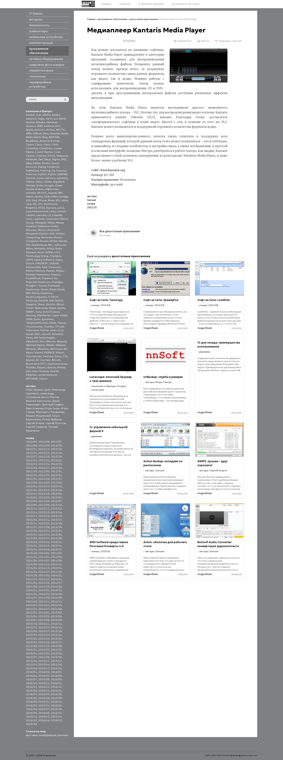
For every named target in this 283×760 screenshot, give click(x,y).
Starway (31, 315)
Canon (30, 144)
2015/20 (43, 634)
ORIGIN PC (41, 263)
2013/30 (31, 530)
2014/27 (56, 582)
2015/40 (31, 660)
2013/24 (31, 523)
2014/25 (31, 582)
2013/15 (43, 512)
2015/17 (43, 631)
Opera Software (44, 259)
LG (49, 215)
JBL (35, 204)
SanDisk (43, 300)
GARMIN (62, 174)
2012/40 (56, 482)
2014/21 (56, 575)
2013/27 (31, 527)
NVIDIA (49, 252)
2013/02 (31, 497)
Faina (29, 389)
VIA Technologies (44, 337)
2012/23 (31, 464)
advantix (31, 118)
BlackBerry (32, 140)
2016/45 (31, 720)
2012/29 (31, 471)
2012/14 (31, 452)
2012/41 (31, 486)
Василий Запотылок (38, 400)
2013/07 (56, 501)
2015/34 (31, 653)
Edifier (37, 163)
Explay (42, 166)
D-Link (51, 155)
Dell (40, 159)
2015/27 (56, 642)
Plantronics (43, 274)
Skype (52, 308)
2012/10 (56, 445)
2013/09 (43, 504)
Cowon (30, 155)
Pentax (50, 270)
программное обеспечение (112, 19)
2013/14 (31, 512)
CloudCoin (45, 148)
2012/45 (43, 490)
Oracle (30, 263)
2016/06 (56, 675)
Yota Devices (33, 356)
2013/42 (31, 545)
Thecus (61, 322)
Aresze (61, 367)
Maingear (40, 222)
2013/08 (31, 504)
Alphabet (51, 122)
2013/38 (56, 538)
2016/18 (31, 690)
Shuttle (50, 304)
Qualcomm (32, 289)
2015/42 (56, 660)
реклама (62, 735)
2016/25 (56, 694)
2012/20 (31, 460)
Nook (41, 252)
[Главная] (88, 4)
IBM (60, 192)
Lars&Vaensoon (47, 374)
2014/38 (43, 597)
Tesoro (43, 378)
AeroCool (51, 118)
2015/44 (43, 664)
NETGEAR (32, 378)
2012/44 (31, 490)
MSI (28, 244)
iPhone (42, 200)
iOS (28, 200)
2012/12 (43, 449)
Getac (39, 181)
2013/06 (43, 501)
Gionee (30, 185)
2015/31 (31, 649)
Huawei (52, 192)
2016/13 (31, 686)
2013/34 (43, 534)
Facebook (53, 166)
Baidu (64, 133)
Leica (52, 211)
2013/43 (43, 545)
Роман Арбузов (51, 419)
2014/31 (31, 590)
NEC (50, 244)
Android (49, 126)
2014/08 (56, 560)
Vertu (29, 337)
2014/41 (43, 601)
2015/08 (43, 620)
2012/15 (43, 452)
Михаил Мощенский (38, 415)
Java (28, 204)
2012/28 (56, 467)
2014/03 (31, 556)
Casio (38, 144)
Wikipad (60, 345)
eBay (29, 163)
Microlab (31, 230)
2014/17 (43, 571)
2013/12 (43, 508)
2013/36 (31, 538)
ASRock (37, 133)
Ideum (30, 196)
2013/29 (56, 527)
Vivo (42, 341)
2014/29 (43, 586)
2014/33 (56, 590)
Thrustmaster (34, 326)
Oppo (58, 259)
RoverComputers (36, 296)
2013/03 (43, 497)
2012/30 (43, 471)
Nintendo (40, 248)
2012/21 (43, 460)
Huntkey (44, 371)
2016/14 (43, 686)
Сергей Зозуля (35, 423)
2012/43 (56, 486)
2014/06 (31, 560)
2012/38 (31, 482)
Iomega (63, 196)
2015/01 (31, 612)
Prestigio (57, 282)
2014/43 (31, 605)
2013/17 (31, 516)
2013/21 (43, 519)
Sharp (41, 304)
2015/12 (56, 623)
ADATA (47, 114)
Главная (106, 3)
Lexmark (41, 215)
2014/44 (43, 605)
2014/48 (56, 608)
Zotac (58, 356)
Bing (45, 137)
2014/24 (56, 579)
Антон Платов (50, 397)
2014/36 (56, 594)
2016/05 (43, 675)
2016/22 (56, 690)
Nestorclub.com (249, 755)
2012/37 (56, 478)
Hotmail (31, 192)
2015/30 (56, 646)
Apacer (51, 367)
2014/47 (43, 608)
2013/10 (56, 504)
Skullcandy (41, 308)
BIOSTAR (54, 137)
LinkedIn (57, 215)
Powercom (44, 282)
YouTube (48, 356)
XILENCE (49, 352)
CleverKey (32, 148)
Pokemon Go (49, 278)
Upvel (29, 334)
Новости (124, 3)
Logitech (39, 218)
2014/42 (56, 601)
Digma (56, 159)
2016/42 (31, 716)
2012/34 (56, 475)
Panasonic (55, 267)
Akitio (62, 118)
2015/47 (43, 668)
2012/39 (43, 482)
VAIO (37, 334)
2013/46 (43, 549)
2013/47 (56, 549)
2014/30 (56, 586)
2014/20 (43, 575)
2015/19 (31, 634)
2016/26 (31, 698)
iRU (58, 200)
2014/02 (56, 553)
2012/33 (43, 475)
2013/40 (43, 542)
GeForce (50, 178)
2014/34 (31, 594)
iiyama (39, 196)
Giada (48, 181)
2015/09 (56, 620)
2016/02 (43, 672)
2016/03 (56, 672)
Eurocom (31, 166)
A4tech (30, 114)
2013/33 (31, 534)
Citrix (55, 144)
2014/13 (43, 568)
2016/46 (43, 720)
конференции (47, 735)
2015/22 (31, 638)
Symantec (48, 319)
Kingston (31, 207)
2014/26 (43, 582)
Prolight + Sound (36, 285)
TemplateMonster (37, 322)
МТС (43, 363)
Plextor (55, 274)
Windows (43, 348)
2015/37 (31, 657)
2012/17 (31, 456)
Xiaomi (38, 352)
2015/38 (43, 657)
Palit (44, 267)
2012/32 (31, 475)
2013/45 (31, 549)
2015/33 (56, 649)
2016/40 (43, 712)
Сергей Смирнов (36, 426)
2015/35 (43, 653)
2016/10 (31, 683)
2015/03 (56, 612)
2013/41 (56, 542)
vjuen (47, 389)
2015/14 (43, 627)
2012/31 (56, 471)
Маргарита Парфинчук (50, 412)
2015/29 (43, 646)
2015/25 (31, 642)
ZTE (65, 356)
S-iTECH (53, 296)
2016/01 (31, 672)
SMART (30, 311)
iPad (34, 200)
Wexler (50, 345)
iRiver (51, 200)
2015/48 (56, 668)
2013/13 (56, 508)
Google (49, 185)
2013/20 (31, 519)
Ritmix (35, 293)
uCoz (60, 330)
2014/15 (31, 571)
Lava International (37, 211)
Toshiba (49, 326)
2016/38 (56, 709)
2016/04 (31, 675)
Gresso (39, 189)
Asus (46, 133)
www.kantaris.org (112, 170)
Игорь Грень (52, 408)
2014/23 (43, 579)
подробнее (97, 327)
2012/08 (31, 445)
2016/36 (31, 709)
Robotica (46, 293)
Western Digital (35, 345)
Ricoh (61, 289)
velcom (46, 334)
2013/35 (56, 534)
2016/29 (56, 698)
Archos (50, 129)
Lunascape (52, 218)
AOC (58, 126)
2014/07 (43, 560)
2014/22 (31, 579)
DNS (63, 159)
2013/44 (56, 545)
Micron (42, 230)
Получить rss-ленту (187, 3)
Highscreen (52, 189)
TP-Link (59, 326)
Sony (38, 311)
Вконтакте (32, 363)
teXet (52, 322)
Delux (47, 159)
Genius (30, 181)
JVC (40, 204)
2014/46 (31, 608)
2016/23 (31, 694)
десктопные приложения (144, 19)
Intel (47, 196)
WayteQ (62, 341)
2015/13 (31, 627)
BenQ (37, 137)
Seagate (31, 304)
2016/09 (56, 679)
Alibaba (40, 122)
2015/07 (31, 620)
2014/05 (56, 556)
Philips (60, 270)
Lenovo (61, 211)
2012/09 (43, 445)
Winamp (31, 348)
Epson (55, 163)
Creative (41, 155)
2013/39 (31, 542)
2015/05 (43, 616)
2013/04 (56, 497)
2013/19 (56, 516)
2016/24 (43, 694)
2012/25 (56, 464)
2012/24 (43, 464)
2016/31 (43, 701)
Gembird (62, 178)
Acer (38, 114)
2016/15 (56, 686)
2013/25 (43, 523)
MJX (52, 233)
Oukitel (54, 263)
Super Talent (60, 315)
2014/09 (31, 564)
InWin (54, 196)
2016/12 (56, 683)
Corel (57, 152)
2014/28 (31, 586)
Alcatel (30, 122)
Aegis (41, 118)
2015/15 (56, 627)
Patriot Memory (35, 270)
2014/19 (31, 575)
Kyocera (51, 207)
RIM (28, 293)
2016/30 (31, 701)
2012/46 (56, 490)
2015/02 (43, 612)
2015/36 (56, 653)
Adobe (56, 114)
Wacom (51, 341)
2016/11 (43, 683)
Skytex (61, 308)
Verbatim (57, 334)
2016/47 (56, 720)
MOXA (53, 241)
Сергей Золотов (55, 423)
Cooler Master (43, 152)
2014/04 (43, 556)
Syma (37, 319)
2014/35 (43, 594)
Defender (31, 159)
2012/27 (43, 467)
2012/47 (31, 493)
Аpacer (30, 360)
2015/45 (56, 664)
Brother (55, 140)
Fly (53, 170)
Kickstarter (50, 204)
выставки (32, 735)
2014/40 (31, 601)
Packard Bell (33, 267)
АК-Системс (43, 360)
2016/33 (31, 705)
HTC (44, 192)
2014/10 (43, 564)
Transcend (32, 330)
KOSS (41, 207)
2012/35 (31, 478)
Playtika (31, 367)
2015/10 (31, 623)
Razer (53, 289)
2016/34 (43, 705)
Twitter (44, 330)
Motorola (47, 237)
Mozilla (62, 241)
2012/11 (31, 449)
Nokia (50, 248)
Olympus (55, 256)
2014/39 (56, 597)
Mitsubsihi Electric (37, 233)
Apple (29, 129)
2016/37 (43, 709)
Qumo (44, 289)
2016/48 (31, 723)
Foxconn (61, 170)
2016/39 (31, 712)
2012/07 (56, 441)
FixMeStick (32, 170)
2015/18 (56, 631)
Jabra (64, 200)
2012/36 (43, 478)
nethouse (60, 244)
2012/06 (43, 441)
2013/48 (31, 553)
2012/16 (56, 452)
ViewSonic (32, 341)
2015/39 (56, 657)
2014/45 (56, 605)
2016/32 (56, 701)
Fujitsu (52, 174)
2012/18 (43, 456)
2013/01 (56, 493)
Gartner (30, 178)
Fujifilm (42, 174)
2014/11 (56, 564)
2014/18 (56, 571)
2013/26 (56, 523)
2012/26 (31, 467)
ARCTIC (60, 129)
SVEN (29, 319)
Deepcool (62, 155)
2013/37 (43, 538)
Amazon (31, 126)
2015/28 (31, 646)
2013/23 (56, 519)
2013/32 (56, 530)
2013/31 (43, 530)
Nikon (29, 248)
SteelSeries (44, 315)
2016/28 (43, 698)
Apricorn (39, 129)
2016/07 (31, 679)
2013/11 (31, 508)
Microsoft (53, 230)
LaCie (60, 207)
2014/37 (31, 597)
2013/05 (31, 501)
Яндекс (41, 367)
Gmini (39, 185)
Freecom (31, 174)
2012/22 (56, 460)
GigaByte (58, 181)
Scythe (59, 300)
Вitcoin (56, 360)
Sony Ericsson (51, 311)
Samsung (31, 300)
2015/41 (43, 660)
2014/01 (43, 553)
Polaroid (31, 282)
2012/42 (43, 486)
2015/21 (56, 634)
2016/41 (56, 712)
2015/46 (31, 668)
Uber (53, 330)
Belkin (29, 137)
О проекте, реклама (151, 3)
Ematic (46, 163)
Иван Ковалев (34, 408)
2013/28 (43, 527)
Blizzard (44, 140)
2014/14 (56, 568)
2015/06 (56, 616)
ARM (28, 133)
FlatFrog (45, 170)
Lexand (30, 215)
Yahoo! (60, 352)
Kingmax (31, 374)
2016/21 (43, 690)
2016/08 (43, 679)
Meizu (51, 222)
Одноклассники (57, 363)
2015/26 (43, 642)
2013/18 (43, 516)
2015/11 (43, 623)
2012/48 (43, 493)
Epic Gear (32, 371)
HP (38, 192)
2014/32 (43, 590)
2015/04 (31, 616)
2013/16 (56, 512)
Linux (29, 218)
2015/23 (43, 638)
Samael (38, 389)
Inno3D (54, 371)
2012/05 (31, 441)
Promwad (53, 285)
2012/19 (56, 456)
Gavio (40, 178)
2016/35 (56, 705)
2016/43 (43, 716)
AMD (40, 126)
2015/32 (43, 649)
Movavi (44, 241)
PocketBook (33, 278)
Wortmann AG (58, 348)
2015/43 (31, 664)
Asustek (55, 133)
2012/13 (56, 449)
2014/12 (31, 568)
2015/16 (31, 631)
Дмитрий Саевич (52, 404)
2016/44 (56, 716)
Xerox (29, 352)
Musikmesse (39, 244)
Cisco (46, 144)
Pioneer (30, 274)
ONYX (29, 259)
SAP (51, 300)
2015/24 (56, 638)
